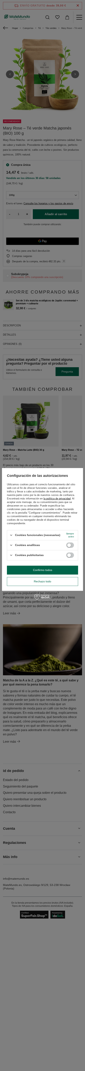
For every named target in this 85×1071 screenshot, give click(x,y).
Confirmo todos (42, 570)
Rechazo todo (42, 581)
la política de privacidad (57, 498)
